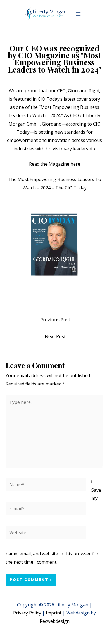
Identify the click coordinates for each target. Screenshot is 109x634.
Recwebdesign (55, 621)
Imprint (53, 613)
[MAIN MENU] (78, 14)
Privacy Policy (27, 613)
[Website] (46, 533)
